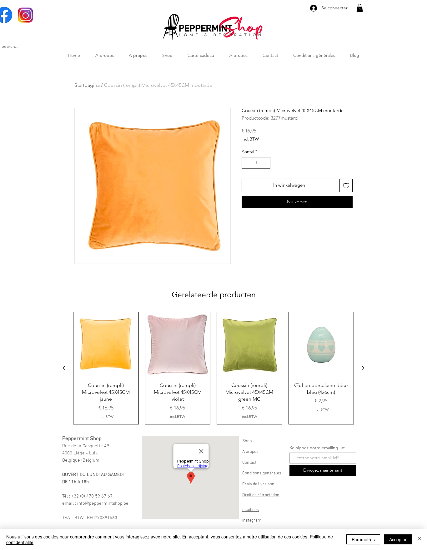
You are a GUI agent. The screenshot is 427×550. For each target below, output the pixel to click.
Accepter (398, 539)
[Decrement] (246, 162)
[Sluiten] (419, 539)
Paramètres (363, 539)
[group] (213, 368)
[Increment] (265, 162)
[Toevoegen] (346, 185)
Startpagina (87, 85)
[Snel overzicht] (105, 344)
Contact (249, 462)
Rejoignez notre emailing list (317, 447)
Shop (247, 441)
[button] (359, 8)
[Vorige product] (64, 368)
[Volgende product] (363, 368)
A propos (250, 451)
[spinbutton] (256, 162)
